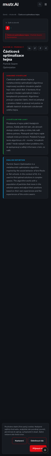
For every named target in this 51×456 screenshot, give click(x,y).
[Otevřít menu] (45, 4)
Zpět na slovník (13, 23)
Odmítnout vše (37, 441)
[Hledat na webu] (40, 4)
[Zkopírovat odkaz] (46, 48)
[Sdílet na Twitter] (35, 48)
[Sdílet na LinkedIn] (29, 48)
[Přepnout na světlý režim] (45, 450)
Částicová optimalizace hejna (24, 36)
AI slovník (12, 15)
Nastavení (19, 441)
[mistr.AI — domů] (10, 4)
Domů (5, 15)
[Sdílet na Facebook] (40, 48)
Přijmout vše (38, 448)
